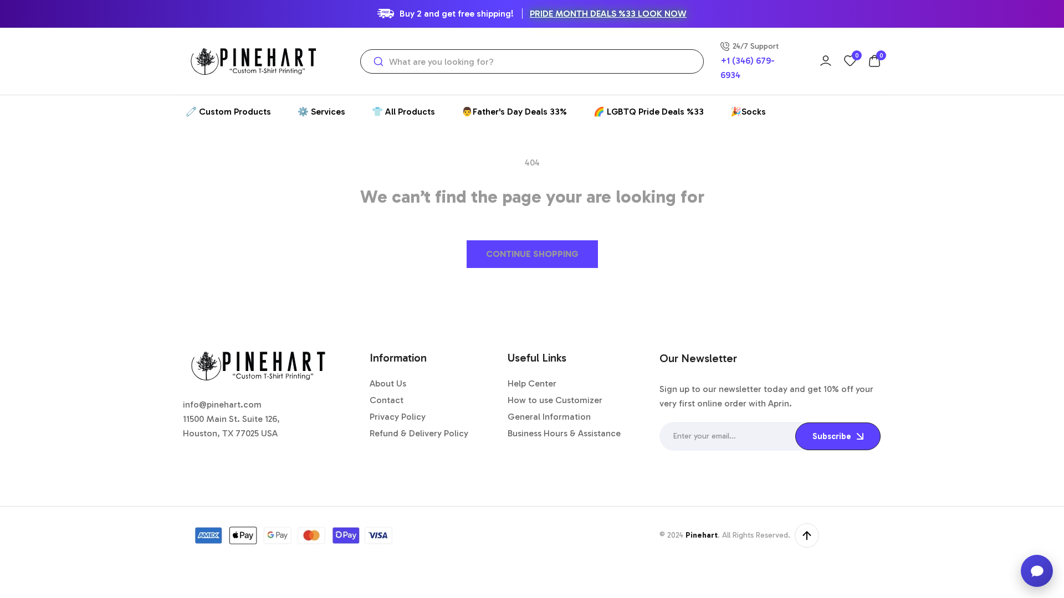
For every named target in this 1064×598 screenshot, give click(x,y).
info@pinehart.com (222, 404)
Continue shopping (532, 254)
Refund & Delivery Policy (419, 433)
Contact (386, 400)
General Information (549, 416)
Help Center (532, 383)
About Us (388, 383)
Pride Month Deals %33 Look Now (608, 13)
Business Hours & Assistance (564, 433)
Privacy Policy (398, 416)
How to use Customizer (555, 400)
